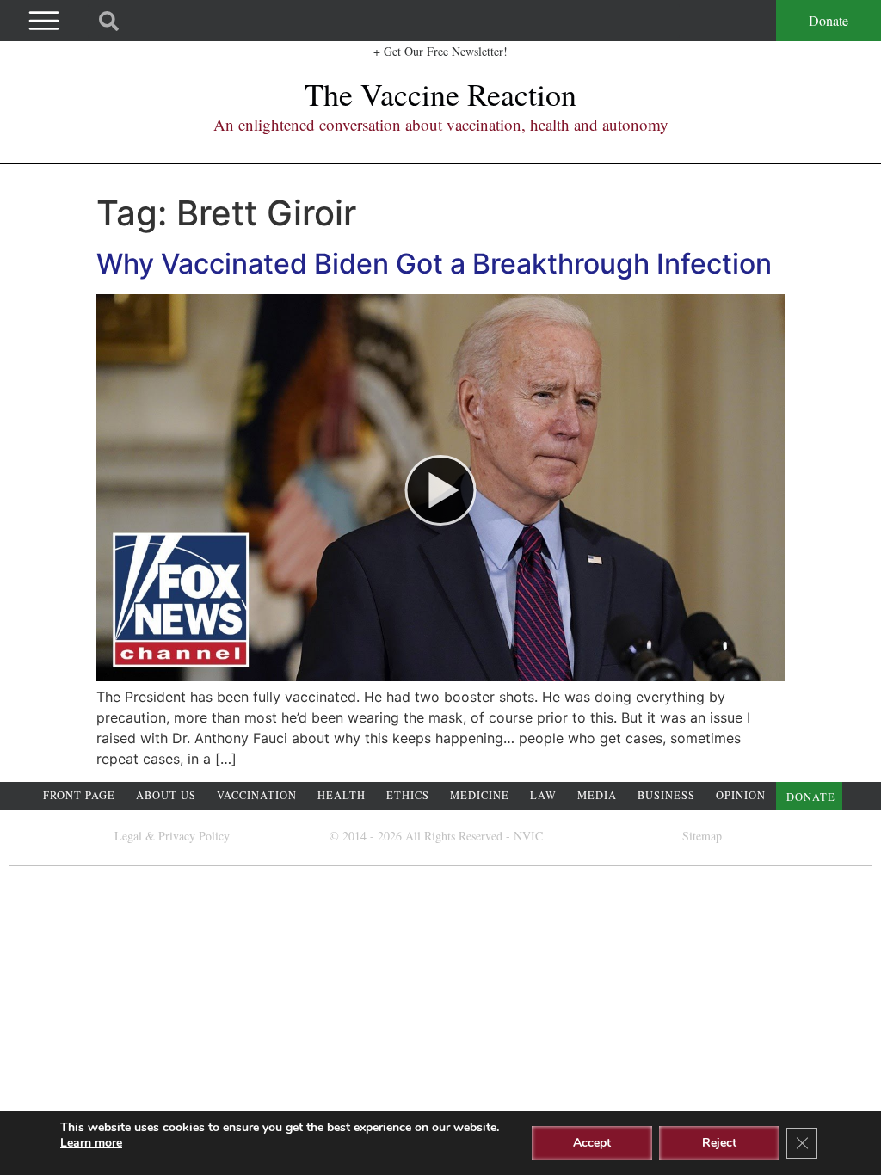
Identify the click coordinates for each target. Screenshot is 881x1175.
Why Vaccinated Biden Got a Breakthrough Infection (434, 263)
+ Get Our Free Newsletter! (440, 51)
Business (666, 795)
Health (341, 795)
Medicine (479, 795)
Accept (592, 1143)
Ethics (407, 795)
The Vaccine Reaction (440, 93)
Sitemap (702, 835)
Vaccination (257, 795)
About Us (166, 795)
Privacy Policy (194, 835)
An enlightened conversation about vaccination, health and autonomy (440, 124)
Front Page (79, 795)
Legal (128, 835)
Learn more (91, 1143)
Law (543, 795)
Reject (719, 1143)
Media (597, 795)
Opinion (741, 795)
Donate (828, 20)
